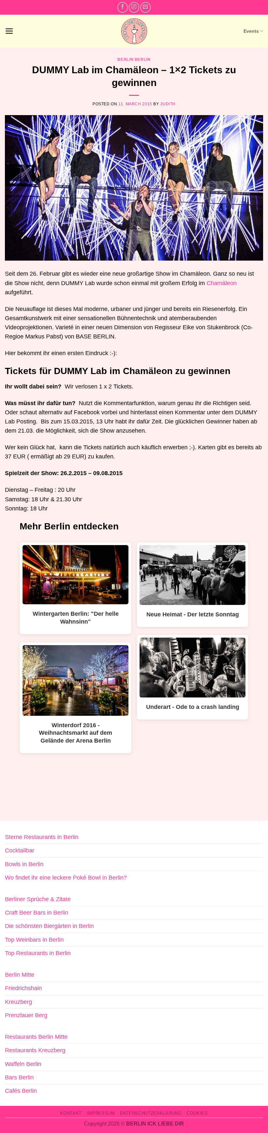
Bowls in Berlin (24, 864)
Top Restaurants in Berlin (38, 953)
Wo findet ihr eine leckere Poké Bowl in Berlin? (66, 877)
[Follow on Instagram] (134, 7)
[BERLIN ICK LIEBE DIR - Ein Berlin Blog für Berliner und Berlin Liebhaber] (134, 31)
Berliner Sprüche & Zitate (38, 899)
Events (251, 31)
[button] (9, 31)
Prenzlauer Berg (26, 1015)
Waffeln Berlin (23, 1064)
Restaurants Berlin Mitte (36, 1037)
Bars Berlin (19, 1077)
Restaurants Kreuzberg (35, 1050)
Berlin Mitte (19, 974)
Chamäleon (222, 283)
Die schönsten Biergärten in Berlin (49, 926)
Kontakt (71, 1113)
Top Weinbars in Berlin (34, 939)
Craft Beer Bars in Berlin (36, 912)
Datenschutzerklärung (150, 1113)
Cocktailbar (19, 850)
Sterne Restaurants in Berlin (41, 837)
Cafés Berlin (21, 1091)
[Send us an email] (145, 7)
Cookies (197, 1113)
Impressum (101, 1113)
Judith (168, 104)
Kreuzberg (18, 1002)
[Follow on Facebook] (122, 7)
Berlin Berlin (133, 59)
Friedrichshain (23, 988)
